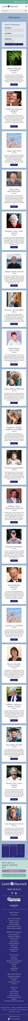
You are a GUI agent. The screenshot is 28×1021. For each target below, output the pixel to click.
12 (5, 854)
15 (5, 856)
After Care (14, 983)
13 (13, 854)
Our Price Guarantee (14, 995)
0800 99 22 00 (21, 2)
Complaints (13, 1007)
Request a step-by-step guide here (14, 875)
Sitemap (18, 1011)
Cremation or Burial (14, 938)
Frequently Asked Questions (14, 997)
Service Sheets (14, 959)
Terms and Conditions (12, 1009)
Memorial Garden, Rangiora (14, 928)
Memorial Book (14, 968)
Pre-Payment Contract (5, 1007)
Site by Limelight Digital (15, 1018)
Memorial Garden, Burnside (14, 926)
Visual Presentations (14, 962)
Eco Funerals (14, 940)
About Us (14, 989)
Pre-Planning (14, 914)
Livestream (14, 970)
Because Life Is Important (14, 936)
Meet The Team (14, 993)
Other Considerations (14, 943)
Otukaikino (14, 999)
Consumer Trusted (14, 991)
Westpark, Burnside (14, 921)
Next (13, 856)
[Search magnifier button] (26, 11)
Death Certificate (14, 978)
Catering (14, 966)
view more (14, 84)
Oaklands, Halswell (14, 922)
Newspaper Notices (14, 949)
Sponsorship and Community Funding (14, 1001)
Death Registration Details (22, 1007)
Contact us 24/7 (14, 871)
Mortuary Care (14, 945)
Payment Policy (12, 1011)
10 (13, 851)
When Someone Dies (14, 934)
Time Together (14, 947)
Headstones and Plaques (14, 976)
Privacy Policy (4, 1009)
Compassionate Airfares (14, 982)
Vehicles (14, 964)
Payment (14, 980)
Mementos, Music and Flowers (14, 961)
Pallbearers (14, 957)
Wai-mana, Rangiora (14, 924)
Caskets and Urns (14, 941)
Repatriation (14, 951)
